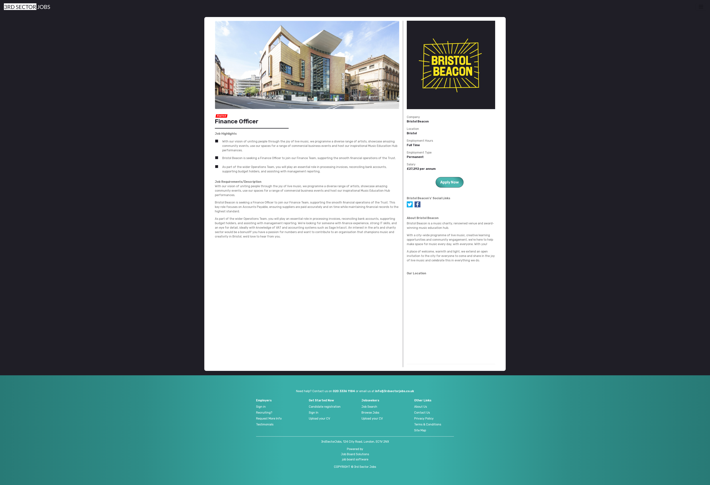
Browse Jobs (370, 412)
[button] (701, 6)
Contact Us (422, 412)
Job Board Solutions (355, 454)
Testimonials (264, 424)
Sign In (313, 412)
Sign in (261, 406)
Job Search (369, 406)
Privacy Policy (424, 418)
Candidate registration (325, 406)
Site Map (420, 430)
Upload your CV (319, 418)
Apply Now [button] (449, 182)
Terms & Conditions (427, 424)
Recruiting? (264, 412)
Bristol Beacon (418, 121)
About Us (420, 406)
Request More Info (269, 418)
